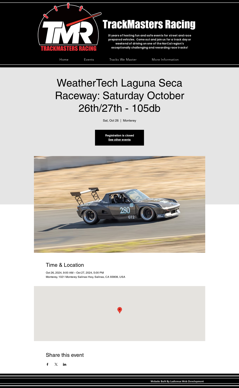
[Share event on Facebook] (47, 364)
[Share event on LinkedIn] (64, 364)
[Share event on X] (56, 364)
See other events (119, 139)
